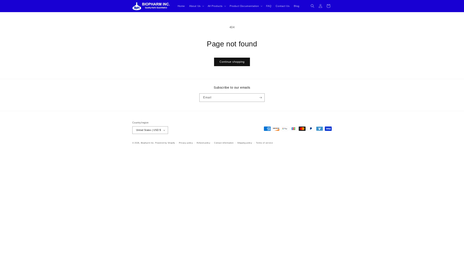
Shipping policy (244, 143)
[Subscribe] (260, 97)
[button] (196, 6)
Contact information (223, 143)
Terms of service (264, 143)
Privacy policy (186, 143)
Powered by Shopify (165, 143)
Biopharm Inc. (148, 143)
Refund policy (203, 143)
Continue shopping (232, 61)
